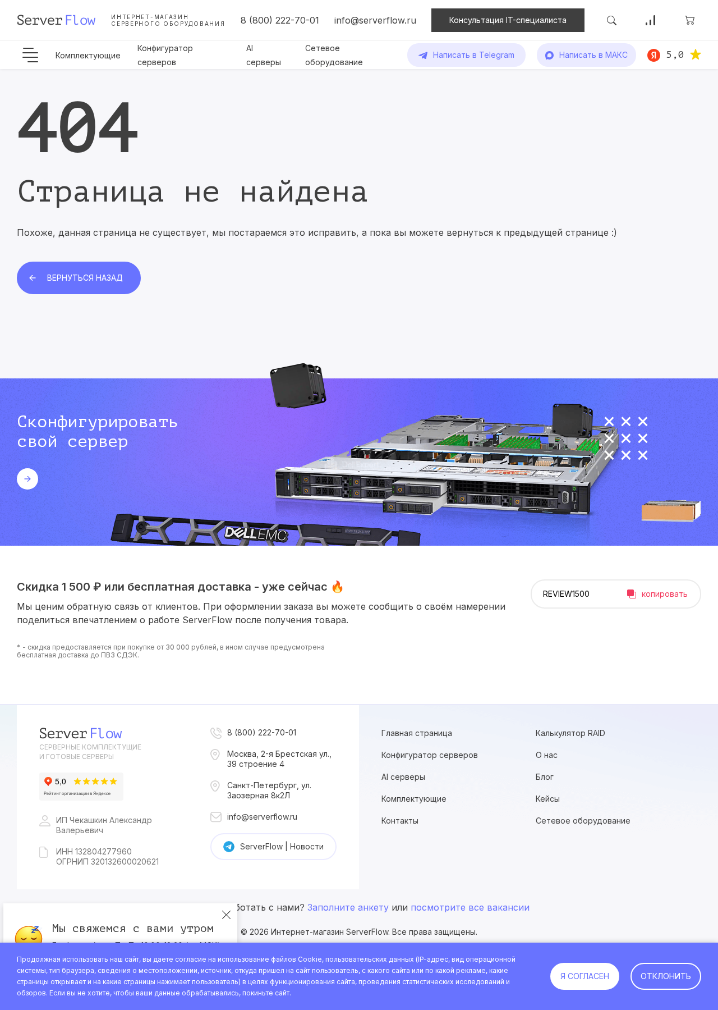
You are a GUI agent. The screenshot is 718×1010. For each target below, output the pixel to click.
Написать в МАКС (593, 55)
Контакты (399, 820)
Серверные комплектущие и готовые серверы (90, 752)
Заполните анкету (348, 907)
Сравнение (650, 20)
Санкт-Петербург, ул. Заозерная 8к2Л (269, 790)
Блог (545, 777)
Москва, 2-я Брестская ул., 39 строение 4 (279, 759)
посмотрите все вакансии (470, 907)
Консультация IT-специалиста (508, 20)
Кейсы (548, 798)
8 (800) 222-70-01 (280, 20)
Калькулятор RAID (570, 733)
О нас (547, 755)
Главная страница (416, 733)
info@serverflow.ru (375, 20)
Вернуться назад (85, 277)
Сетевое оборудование (583, 820)
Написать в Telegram (473, 55)
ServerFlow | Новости (282, 846)
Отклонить (666, 976)
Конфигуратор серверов (429, 755)
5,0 (675, 54)
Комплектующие (88, 55)
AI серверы (403, 777)
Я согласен (584, 976)
